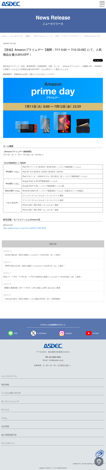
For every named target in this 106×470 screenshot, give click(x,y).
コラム (4, 418)
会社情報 (5, 426)
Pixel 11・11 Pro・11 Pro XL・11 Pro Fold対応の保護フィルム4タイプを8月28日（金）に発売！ (42, 276)
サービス (5, 409)
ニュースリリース (16, 36)
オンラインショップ (10, 401)
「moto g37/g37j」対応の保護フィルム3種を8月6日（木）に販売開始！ (32, 298)
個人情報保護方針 (9, 434)
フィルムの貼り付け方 (11, 392)
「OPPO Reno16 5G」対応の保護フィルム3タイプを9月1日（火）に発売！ (34, 265)
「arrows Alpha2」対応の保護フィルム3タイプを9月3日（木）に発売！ (32, 254)
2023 (27, 36)
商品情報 (5, 384)
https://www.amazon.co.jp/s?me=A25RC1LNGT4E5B (24, 228)
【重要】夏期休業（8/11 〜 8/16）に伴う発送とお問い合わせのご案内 (31, 287)
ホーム (4, 36)
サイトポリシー (8, 443)
